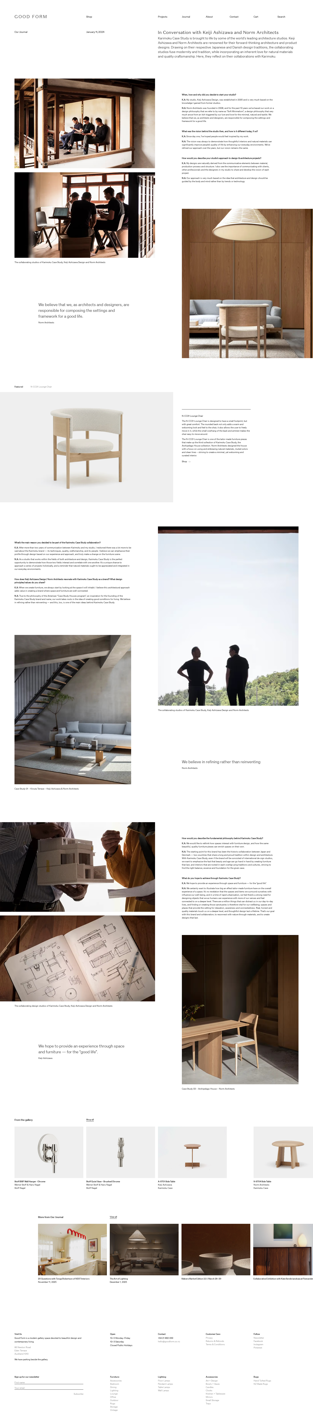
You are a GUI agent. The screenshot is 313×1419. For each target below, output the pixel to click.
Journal (186, 16)
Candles (210, 1387)
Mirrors (209, 1397)
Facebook (258, 1341)
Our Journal (20, 32)
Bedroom (114, 1383)
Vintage (114, 1410)
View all (113, 1216)
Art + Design (212, 1380)
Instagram (258, 1344)
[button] (264, 16)
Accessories (116, 1380)
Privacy (209, 1337)
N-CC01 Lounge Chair (41, 386)
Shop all (90, 1119)
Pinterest (258, 1347)
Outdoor (114, 1400)
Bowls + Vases (213, 1383)
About (209, 16)
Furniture (114, 1376)
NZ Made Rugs (261, 1383)
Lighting (114, 1390)
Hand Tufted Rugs (262, 1380)
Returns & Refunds (215, 1341)
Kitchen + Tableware (215, 1393)
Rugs (112, 1403)
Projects (162, 16)
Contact (234, 16)
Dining (113, 1387)
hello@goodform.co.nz (169, 1341)
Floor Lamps (164, 1380)
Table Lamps (164, 1387)
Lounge (114, 1393)
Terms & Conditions (215, 1344)
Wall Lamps (163, 1390)
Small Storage (212, 1400)
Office (113, 1397)
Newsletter (259, 1337)
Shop (184, 461)
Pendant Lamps (165, 1383)
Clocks (209, 1390)
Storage (114, 1406)
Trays (208, 1403)
